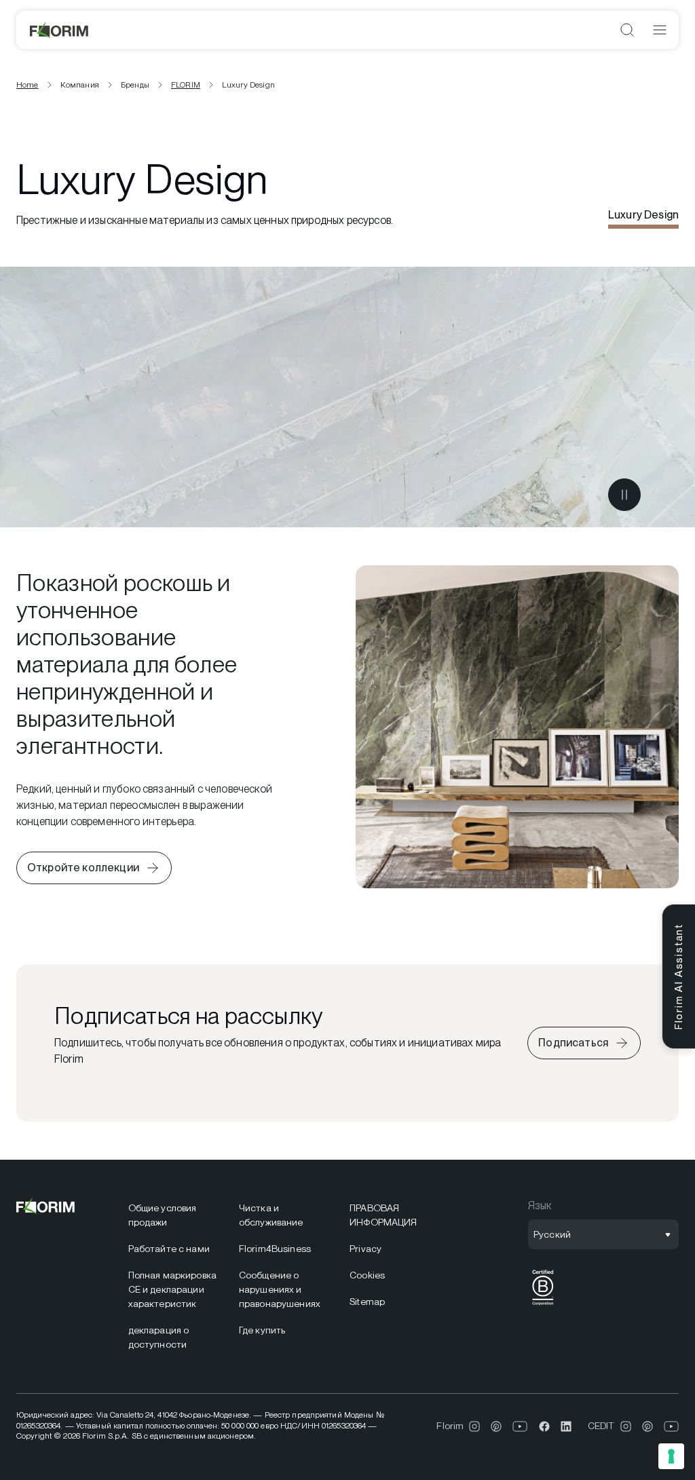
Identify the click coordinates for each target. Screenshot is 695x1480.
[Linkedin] (566, 1426)
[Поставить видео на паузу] (624, 494)
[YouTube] (520, 1426)
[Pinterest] (496, 1426)
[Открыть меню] (660, 30)
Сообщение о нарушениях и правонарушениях (279, 1289)
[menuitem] (175, 1215)
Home (27, 85)
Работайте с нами (169, 1248)
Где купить (262, 1330)
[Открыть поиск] (627, 30)
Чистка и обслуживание (271, 1215)
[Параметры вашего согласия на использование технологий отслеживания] (671, 1456)
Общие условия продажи (162, 1215)
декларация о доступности (158, 1337)
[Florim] (59, 30)
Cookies (367, 1275)
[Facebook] (544, 1426)
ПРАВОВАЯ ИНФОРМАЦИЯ (383, 1215)
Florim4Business (275, 1248)
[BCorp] (543, 1305)
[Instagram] (474, 1426)
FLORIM (185, 85)
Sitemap (367, 1301)
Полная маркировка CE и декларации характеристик (172, 1289)
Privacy (365, 1248)
